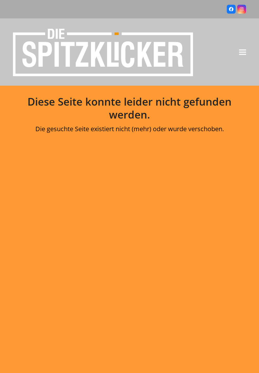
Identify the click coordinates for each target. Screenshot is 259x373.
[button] (242, 52)
